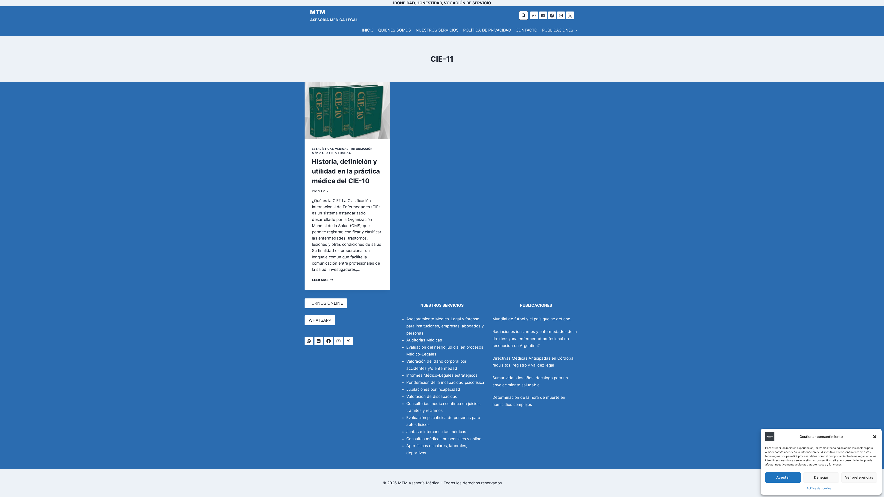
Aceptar (783, 477)
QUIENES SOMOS (394, 30)
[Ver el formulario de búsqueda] (523, 15)
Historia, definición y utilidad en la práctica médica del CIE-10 (346, 171)
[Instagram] (561, 15)
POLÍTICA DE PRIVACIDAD (487, 30)
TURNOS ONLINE (326, 303)
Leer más (322, 280)
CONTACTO (526, 30)
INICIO (368, 30)
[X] (570, 15)
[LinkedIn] (543, 15)
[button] (874, 436)
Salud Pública (338, 153)
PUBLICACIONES (536, 305)
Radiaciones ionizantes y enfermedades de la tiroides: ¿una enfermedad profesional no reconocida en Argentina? (534, 338)
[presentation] (347, 110)
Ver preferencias (859, 477)
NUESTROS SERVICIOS (437, 30)
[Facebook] (552, 15)
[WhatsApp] (534, 15)
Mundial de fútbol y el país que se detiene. (531, 319)
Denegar (821, 477)
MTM (321, 191)
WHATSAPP (320, 320)
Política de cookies (819, 488)
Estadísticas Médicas (330, 148)
